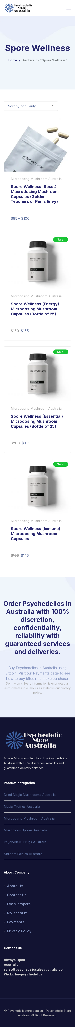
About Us (15, 886)
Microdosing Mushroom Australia (29, 818)
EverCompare (19, 904)
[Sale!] (37, 261)
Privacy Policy (19, 931)
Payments (15, 922)
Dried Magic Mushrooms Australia (30, 795)
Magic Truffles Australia (22, 807)
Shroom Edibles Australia (23, 854)
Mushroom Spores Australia (25, 830)
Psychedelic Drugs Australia (25, 842)
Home (12, 60)
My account (17, 913)
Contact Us (17, 895)
